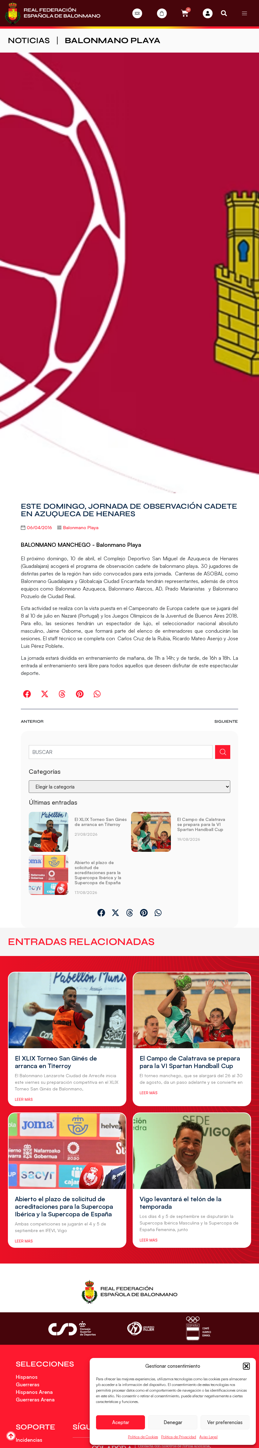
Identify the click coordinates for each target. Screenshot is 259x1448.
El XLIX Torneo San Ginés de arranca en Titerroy (101, 822)
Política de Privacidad (178, 1436)
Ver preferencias (225, 1422)
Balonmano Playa (112, 40)
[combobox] (121, 752)
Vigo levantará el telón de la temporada (180, 1202)
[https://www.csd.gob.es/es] (72, 1328)
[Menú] (244, 13)
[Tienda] (162, 13)
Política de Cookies (143, 1436)
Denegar (173, 1422)
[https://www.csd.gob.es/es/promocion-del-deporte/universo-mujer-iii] (140, 1328)
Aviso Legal (208, 1436)
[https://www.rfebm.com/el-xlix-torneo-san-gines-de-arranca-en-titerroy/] (49, 832)
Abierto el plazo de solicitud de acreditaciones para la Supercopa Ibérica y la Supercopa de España (98, 872)
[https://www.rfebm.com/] (52, 13)
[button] (246, 1366)
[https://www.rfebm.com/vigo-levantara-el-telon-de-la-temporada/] (191, 1151)
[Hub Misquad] (208, 13)
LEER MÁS (24, 1099)
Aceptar (120, 1422)
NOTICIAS (29, 40)
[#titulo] (10, 1435)
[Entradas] (137, 13)
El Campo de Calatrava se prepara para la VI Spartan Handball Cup (201, 824)
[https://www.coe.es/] (198, 1328)
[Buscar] (222, 752)
